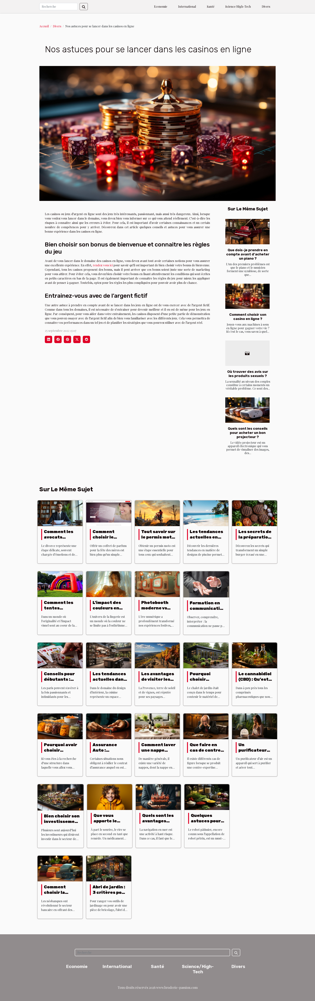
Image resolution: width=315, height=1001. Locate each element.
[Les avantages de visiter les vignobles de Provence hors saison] (157, 655)
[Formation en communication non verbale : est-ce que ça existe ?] (206, 584)
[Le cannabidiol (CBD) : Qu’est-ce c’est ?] (254, 655)
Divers (266, 6)
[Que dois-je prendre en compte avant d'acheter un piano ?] (247, 231)
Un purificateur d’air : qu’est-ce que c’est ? (253, 753)
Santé (210, 6)
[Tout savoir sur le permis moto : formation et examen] (157, 513)
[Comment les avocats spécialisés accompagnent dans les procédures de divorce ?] (60, 513)
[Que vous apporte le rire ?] (109, 797)
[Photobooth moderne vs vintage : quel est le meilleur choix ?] (157, 584)
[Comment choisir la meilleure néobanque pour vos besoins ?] (60, 868)
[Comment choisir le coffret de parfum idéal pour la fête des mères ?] (108, 513)
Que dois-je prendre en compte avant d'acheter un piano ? (247, 254)
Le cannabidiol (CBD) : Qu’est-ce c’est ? (254, 679)
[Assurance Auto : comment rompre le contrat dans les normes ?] (108, 726)
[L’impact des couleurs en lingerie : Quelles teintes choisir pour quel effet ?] (108, 584)
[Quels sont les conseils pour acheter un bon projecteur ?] (247, 410)
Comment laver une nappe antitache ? (158, 750)
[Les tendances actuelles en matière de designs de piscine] (205, 513)
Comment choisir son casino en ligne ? (247, 316)
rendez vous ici (103, 265)
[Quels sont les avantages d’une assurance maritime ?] (158, 797)
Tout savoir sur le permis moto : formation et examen (158, 540)
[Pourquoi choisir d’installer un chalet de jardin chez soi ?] (205, 655)
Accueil (44, 26)
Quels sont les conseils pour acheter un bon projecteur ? (248, 432)
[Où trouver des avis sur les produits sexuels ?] (247, 353)
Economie (160, 6)
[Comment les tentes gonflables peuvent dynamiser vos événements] (60, 584)
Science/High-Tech (238, 6)
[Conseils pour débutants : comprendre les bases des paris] (60, 655)
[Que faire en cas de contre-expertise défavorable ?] (205, 726)
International (187, 6)
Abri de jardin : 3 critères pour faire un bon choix (110, 895)
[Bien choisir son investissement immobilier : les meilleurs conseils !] (60, 797)
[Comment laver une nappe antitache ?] (157, 726)
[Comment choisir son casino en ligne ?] (247, 296)
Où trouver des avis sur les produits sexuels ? (247, 374)
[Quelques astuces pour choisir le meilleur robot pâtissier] (207, 797)
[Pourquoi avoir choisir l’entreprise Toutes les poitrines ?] (60, 726)
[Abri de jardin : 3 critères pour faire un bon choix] (108, 868)
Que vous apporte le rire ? (105, 821)
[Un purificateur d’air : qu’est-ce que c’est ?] (254, 726)
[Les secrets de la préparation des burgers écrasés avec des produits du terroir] (254, 513)
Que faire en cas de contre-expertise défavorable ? (206, 753)
